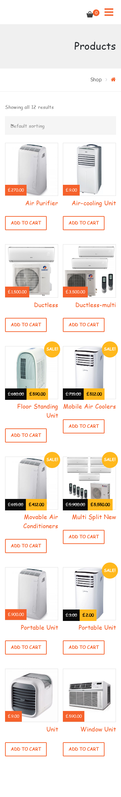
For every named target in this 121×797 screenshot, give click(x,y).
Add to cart (26, 223)
